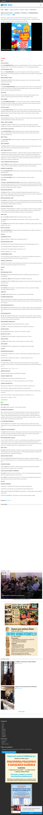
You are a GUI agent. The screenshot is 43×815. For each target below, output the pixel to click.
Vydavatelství (4, 741)
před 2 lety (11, 14)
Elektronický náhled (5, 743)
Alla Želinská (5, 14)
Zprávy (3, 724)
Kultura (6, 9)
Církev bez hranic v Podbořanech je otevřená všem (13, 595)
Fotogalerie (4, 736)
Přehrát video (19, 663)
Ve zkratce (3, 733)
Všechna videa (21, 711)
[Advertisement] (21, 54)
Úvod (2, 9)
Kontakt (3, 742)
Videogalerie (4, 735)
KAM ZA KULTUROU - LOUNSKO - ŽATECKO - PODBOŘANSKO (23, 9)
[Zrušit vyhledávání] (41, 1)
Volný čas (8, 574)
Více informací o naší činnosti (9, 752)
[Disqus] (21, 522)
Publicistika (4, 730)
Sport (3, 726)
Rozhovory (4, 729)
